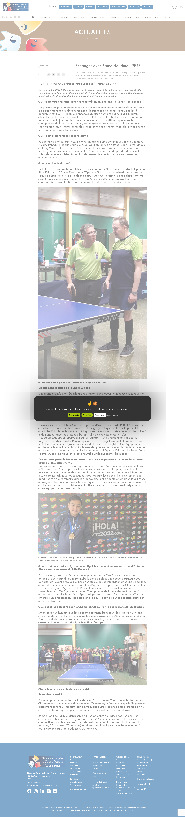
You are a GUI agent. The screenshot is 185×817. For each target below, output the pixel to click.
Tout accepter (74, 415)
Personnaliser (100, 415)
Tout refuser (87, 415)
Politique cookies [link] (112, 415)
